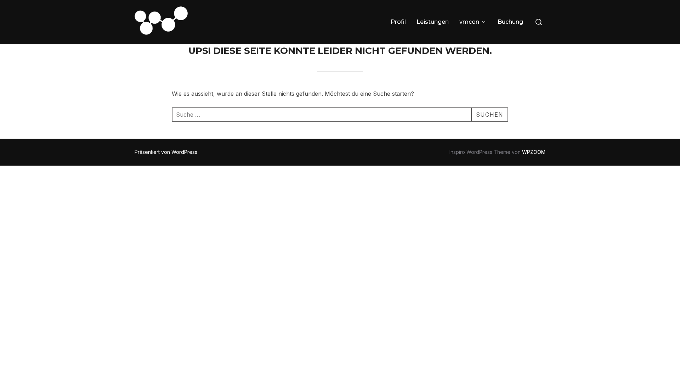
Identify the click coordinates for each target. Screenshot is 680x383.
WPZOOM (533, 152)
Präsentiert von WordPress (166, 152)
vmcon (469, 21)
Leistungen (432, 21)
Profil (398, 21)
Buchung (510, 21)
